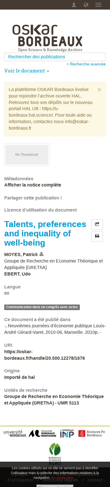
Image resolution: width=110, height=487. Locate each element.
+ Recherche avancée (86, 64)
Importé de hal (19, 377)
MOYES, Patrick (21, 254)
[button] (86, 5)
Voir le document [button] (25, 71)
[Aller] (102, 57)
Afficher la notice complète (32, 185)
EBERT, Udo (17, 274)
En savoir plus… (63, 478)
